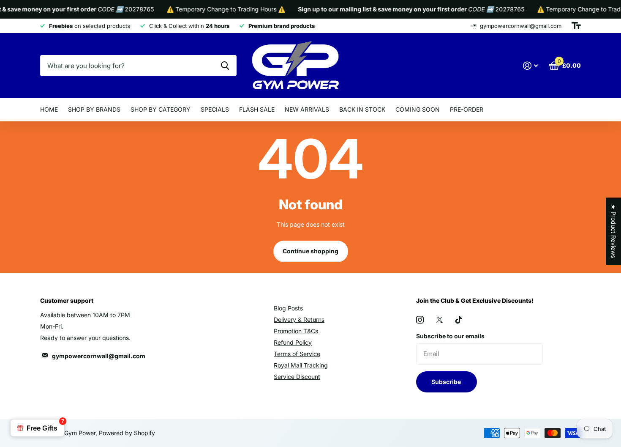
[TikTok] (458, 320)
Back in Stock (362, 109)
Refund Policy (293, 342)
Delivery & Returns (299, 319)
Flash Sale (257, 109)
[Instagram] (420, 320)
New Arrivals (307, 109)
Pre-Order (466, 109)
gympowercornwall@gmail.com (98, 355)
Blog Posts (288, 308)
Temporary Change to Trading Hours (220, 9)
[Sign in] (530, 65)
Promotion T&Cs (296, 331)
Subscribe (446, 381)
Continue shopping (310, 251)
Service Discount (297, 376)
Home (49, 109)
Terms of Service (297, 353)
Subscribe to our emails (450, 336)
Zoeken (225, 65)
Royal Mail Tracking (301, 365)
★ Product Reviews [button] (613, 231)
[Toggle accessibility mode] (576, 25)
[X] (439, 320)
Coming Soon (417, 109)
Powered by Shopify (127, 432)
